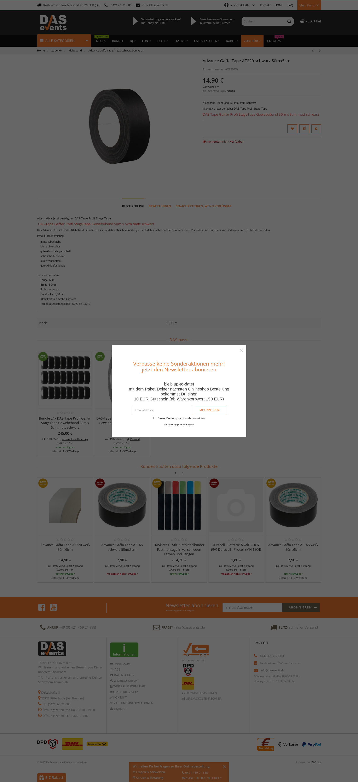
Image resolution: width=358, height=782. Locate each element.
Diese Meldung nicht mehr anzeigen (181, 418)
